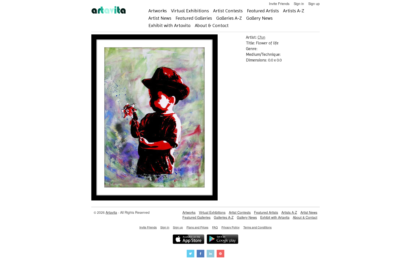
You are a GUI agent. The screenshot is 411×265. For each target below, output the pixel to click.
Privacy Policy (230, 227)
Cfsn (261, 37)
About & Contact (212, 25)
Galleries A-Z (229, 18)
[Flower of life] (154, 199)
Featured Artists (263, 11)
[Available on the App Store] (188, 239)
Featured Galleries (194, 18)
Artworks (157, 11)
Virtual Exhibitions (190, 11)
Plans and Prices (197, 227)
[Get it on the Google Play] (222, 239)
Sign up (314, 3)
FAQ (215, 227)
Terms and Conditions (257, 227)
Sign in (299, 3)
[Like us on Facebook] (200, 254)
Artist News (159, 18)
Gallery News (259, 18)
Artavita (111, 212)
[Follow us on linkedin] (210, 254)
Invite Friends (279, 3)
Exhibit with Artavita (169, 25)
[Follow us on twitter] (190, 254)
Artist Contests (228, 11)
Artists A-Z (293, 11)
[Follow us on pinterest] (220, 254)
